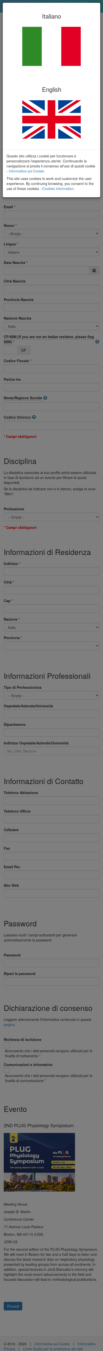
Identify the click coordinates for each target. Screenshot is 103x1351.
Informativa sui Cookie (26, 170)
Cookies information (58, 188)
